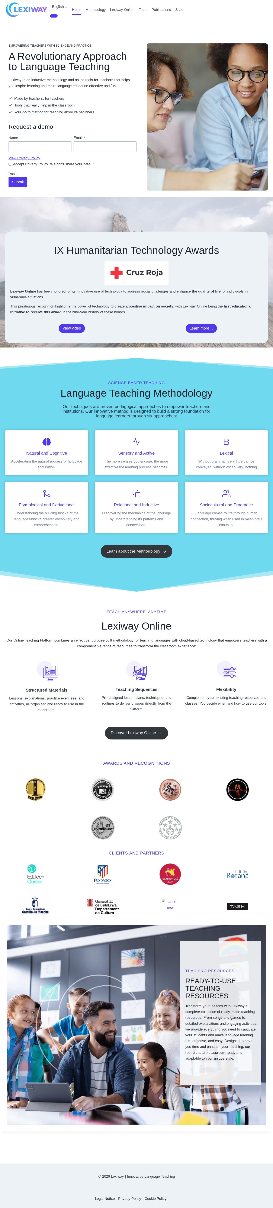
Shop (179, 10)
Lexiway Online (122, 10)
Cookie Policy (156, 1199)
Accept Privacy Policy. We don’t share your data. (53, 164)
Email (79, 138)
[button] (72, 328)
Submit (18, 182)
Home (76, 10)
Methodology (96, 10)
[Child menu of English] (54, 15)
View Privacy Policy (24, 158)
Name (13, 138)
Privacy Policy (129, 1199)
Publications (161, 10)
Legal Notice (105, 1199)
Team (143, 10)
